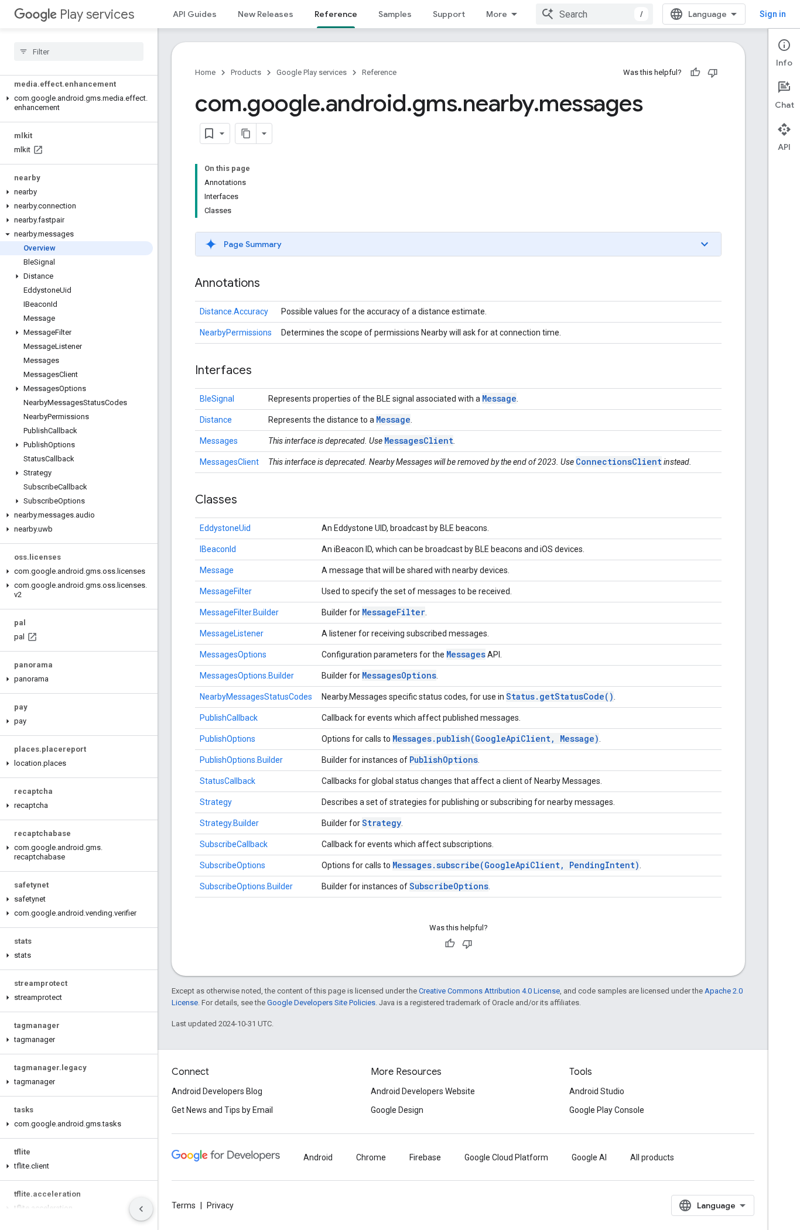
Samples (395, 14)
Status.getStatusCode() (560, 696)
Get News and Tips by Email (222, 1110)
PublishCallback (229, 717)
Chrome (371, 1157)
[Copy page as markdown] (246, 133)
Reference (335, 14)
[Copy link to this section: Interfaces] (263, 371)
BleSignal (217, 398)
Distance (216, 419)
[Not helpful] (713, 72)
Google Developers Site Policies (321, 1002)
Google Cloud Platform (506, 1157)
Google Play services (311, 72)
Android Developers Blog (217, 1091)
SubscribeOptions (232, 865)
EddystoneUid (225, 528)
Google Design (397, 1110)
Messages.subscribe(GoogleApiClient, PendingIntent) (516, 865)
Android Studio (596, 1091)
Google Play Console (606, 1110)
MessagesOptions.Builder (247, 675)
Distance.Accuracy (234, 311)
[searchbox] (78, 51)
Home (205, 72)
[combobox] (594, 14)
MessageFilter (226, 591)
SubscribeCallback (234, 844)
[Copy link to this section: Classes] (249, 501)
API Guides (195, 14)
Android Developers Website (423, 1091)
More (496, 14)
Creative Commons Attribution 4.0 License (489, 990)
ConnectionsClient (619, 461)
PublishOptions (227, 739)
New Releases (265, 14)
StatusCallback (227, 781)
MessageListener (232, 633)
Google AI (589, 1157)
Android (318, 1157)
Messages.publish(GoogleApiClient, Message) (495, 738)
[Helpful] (695, 72)
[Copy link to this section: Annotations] (271, 284)
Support (449, 14)
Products (246, 72)
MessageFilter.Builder (239, 612)
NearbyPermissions (236, 332)
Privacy (220, 1205)
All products (652, 1157)
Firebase (425, 1157)
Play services (97, 14)
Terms (184, 1205)
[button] (76, 103)
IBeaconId (218, 549)
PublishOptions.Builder (241, 760)
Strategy (216, 802)
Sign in (773, 14)
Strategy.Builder (229, 823)
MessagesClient (418, 440)
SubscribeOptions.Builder (246, 886)
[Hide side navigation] (141, 1209)
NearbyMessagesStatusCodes (256, 696)
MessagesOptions (233, 654)
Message (499, 398)
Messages (219, 441)
